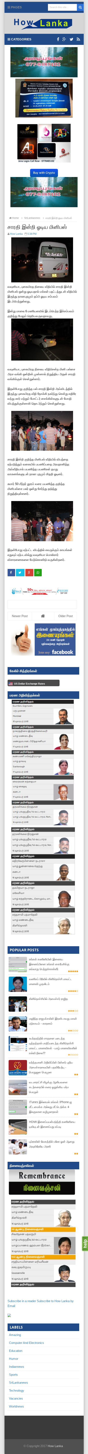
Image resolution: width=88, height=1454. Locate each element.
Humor (13, 1358)
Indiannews (16, 1366)
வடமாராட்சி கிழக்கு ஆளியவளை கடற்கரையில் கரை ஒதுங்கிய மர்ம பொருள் (49, 1087)
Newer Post (20, 616)
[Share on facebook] (11, 572)
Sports (13, 1374)
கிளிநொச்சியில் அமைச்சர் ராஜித (48, 999)
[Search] (80, 7)
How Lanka (55, 1446)
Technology (16, 1390)
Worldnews (16, 1406)
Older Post (65, 616)
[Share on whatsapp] (38, 572)
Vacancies (16, 1398)
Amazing (15, 1335)
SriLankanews (18, 1382)
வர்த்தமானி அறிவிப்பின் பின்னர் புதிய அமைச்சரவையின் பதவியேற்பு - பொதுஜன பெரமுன (51, 1067)
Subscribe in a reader (22, 1301)
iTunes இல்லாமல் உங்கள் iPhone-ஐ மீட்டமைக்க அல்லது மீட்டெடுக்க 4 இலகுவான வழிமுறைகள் (50, 1107)
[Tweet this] (20, 572)
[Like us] (58, 39)
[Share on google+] (29, 572)
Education (15, 1350)
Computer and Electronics (26, 1342)
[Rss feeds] (78, 39)
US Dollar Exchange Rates (29, 683)
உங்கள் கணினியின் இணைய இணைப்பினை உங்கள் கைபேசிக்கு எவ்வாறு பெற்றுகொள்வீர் (49, 964)
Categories (20, 39)
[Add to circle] (64, 39)
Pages (16, 7)
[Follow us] (71, 39)
